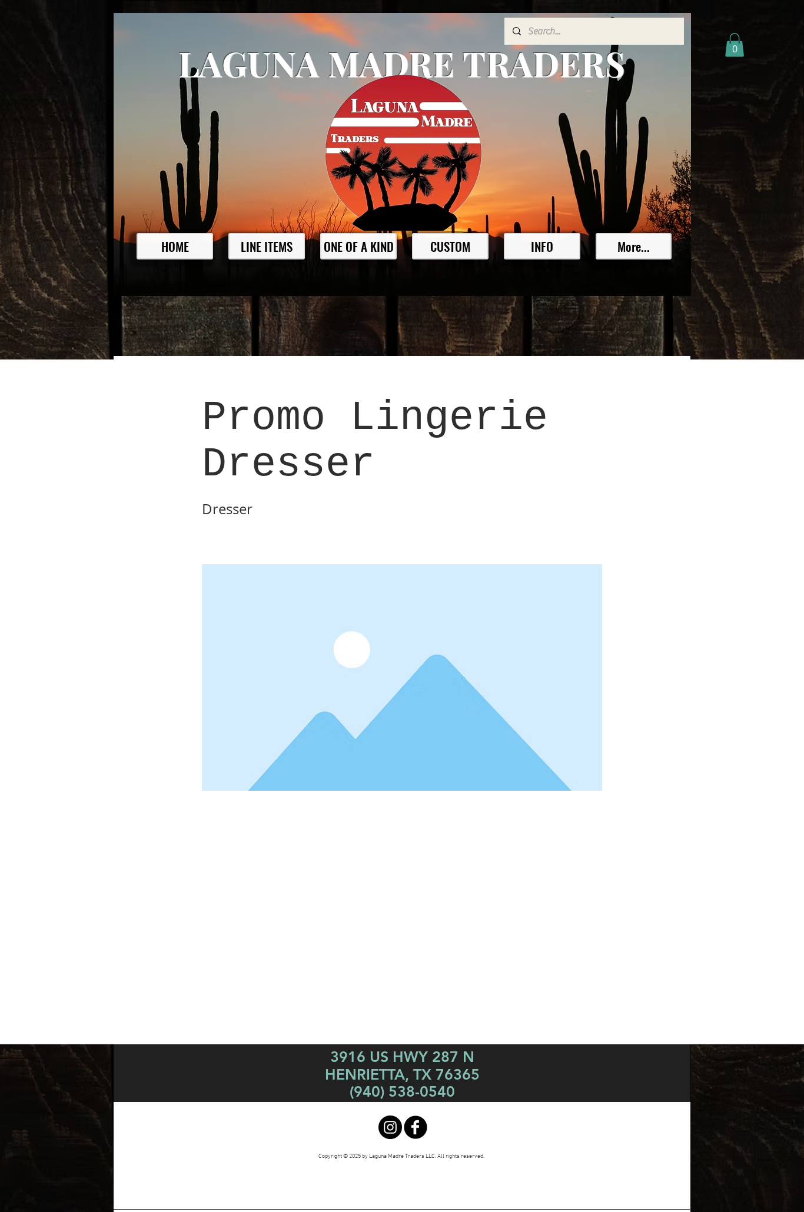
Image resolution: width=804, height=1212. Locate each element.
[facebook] (415, 1127)
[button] (735, 45)
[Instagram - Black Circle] (390, 1127)
